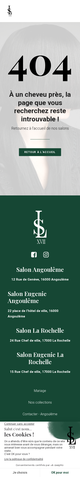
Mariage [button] (40, 391)
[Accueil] (40, 227)
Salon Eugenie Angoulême (27, 297)
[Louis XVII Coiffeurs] (10, 11)
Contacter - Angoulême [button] (40, 414)
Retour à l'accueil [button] (39, 152)
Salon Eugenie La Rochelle (40, 358)
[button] (34, 256)
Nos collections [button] (40, 402)
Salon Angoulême (40, 269)
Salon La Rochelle (40, 330)
